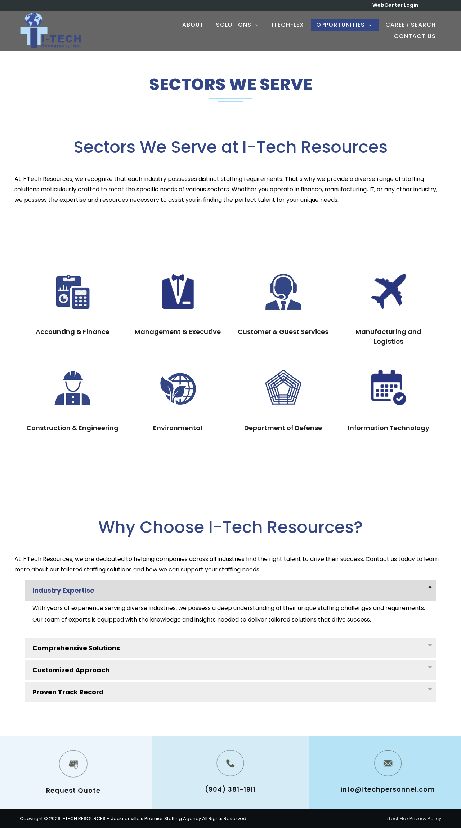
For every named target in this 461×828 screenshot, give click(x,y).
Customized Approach (70, 670)
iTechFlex (288, 25)
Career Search (410, 25)
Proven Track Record (68, 691)
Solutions (233, 25)
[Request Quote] (73, 763)
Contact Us (415, 36)
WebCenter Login (395, 5)
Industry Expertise (63, 590)
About (193, 25)
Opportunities (340, 25)
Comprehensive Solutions (76, 648)
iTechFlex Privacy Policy (414, 818)
